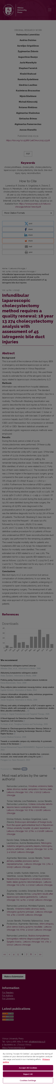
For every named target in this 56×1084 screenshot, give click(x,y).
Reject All (28, 1074)
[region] (28, 1066)
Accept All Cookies (28, 1068)
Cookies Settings (28, 1080)
